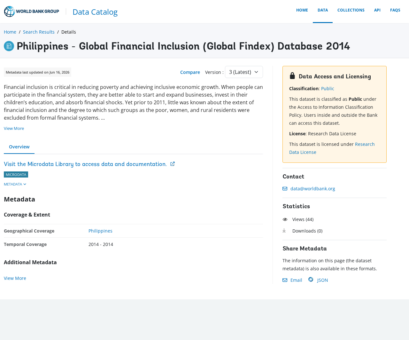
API (377, 10)
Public (327, 88)
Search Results (39, 32)
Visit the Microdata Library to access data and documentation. (85, 165)
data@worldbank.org (312, 189)
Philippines (100, 231)
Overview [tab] (19, 147)
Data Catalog (95, 12)
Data (323, 10)
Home (302, 10)
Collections (351, 10)
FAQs (395, 10)
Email (296, 280)
